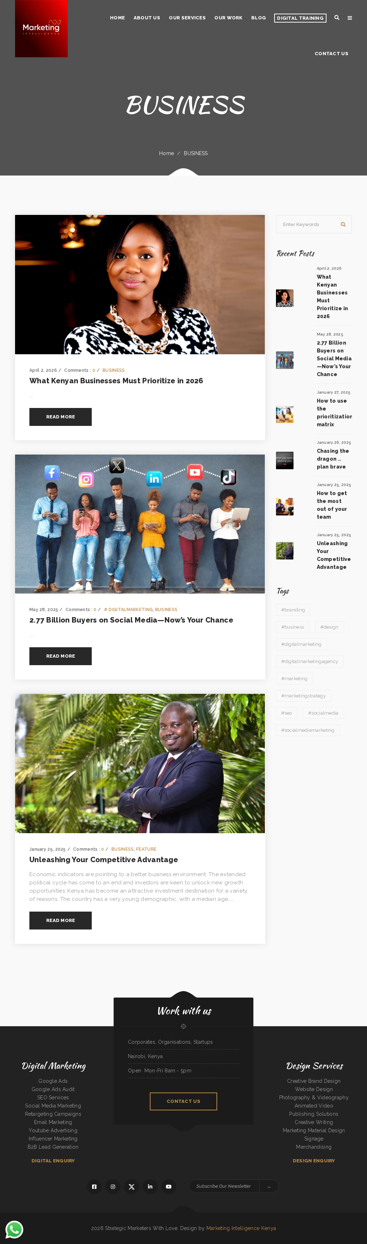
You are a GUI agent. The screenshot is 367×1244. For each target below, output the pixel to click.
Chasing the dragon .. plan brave (333, 459)
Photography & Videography (314, 1097)
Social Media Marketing (53, 1106)
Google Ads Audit (53, 1089)
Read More (60, 416)
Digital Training (300, 18)
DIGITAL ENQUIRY (53, 1160)
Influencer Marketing (53, 1139)
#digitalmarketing (301, 644)
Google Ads (53, 1081)
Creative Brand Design (313, 1081)
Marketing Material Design (314, 1130)
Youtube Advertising (53, 1130)
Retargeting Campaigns (53, 1114)
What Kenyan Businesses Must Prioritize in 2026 (116, 380)
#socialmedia (323, 713)
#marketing (294, 678)
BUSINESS (196, 153)
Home (166, 153)
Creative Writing (314, 1122)
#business (292, 627)
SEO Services (53, 1097)
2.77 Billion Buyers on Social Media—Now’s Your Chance (131, 620)
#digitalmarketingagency (309, 661)
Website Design (314, 1089)
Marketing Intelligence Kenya (241, 1228)
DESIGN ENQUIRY (314, 1160)
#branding (293, 610)
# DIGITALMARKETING (128, 609)
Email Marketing (53, 1122)
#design (329, 627)
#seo (286, 713)
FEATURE (146, 849)
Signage (314, 1139)
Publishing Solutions (313, 1114)
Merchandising (314, 1147)
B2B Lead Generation (53, 1147)
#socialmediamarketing (308, 730)
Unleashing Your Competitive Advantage (103, 859)
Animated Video (314, 1106)
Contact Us (183, 1101)
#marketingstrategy (303, 695)
